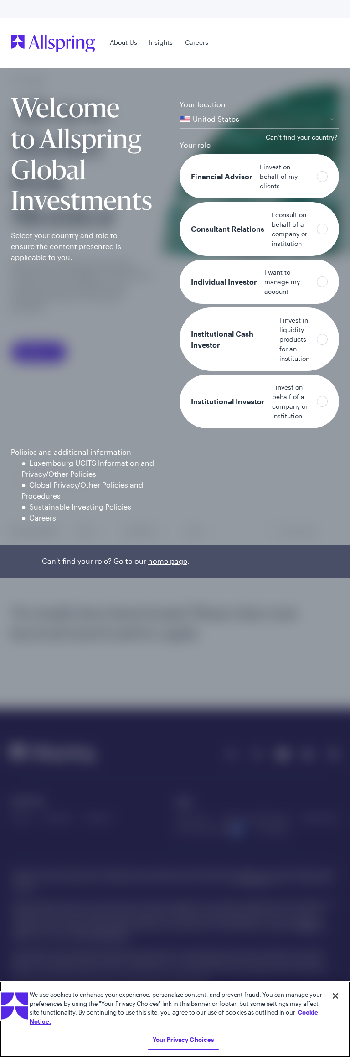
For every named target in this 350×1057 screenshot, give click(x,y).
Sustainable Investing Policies (80, 506)
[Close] (335, 996)
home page (167, 561)
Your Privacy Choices (184, 1039)
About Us (123, 42)
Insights (161, 42)
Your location (203, 104)
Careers (196, 42)
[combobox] (259, 119)
